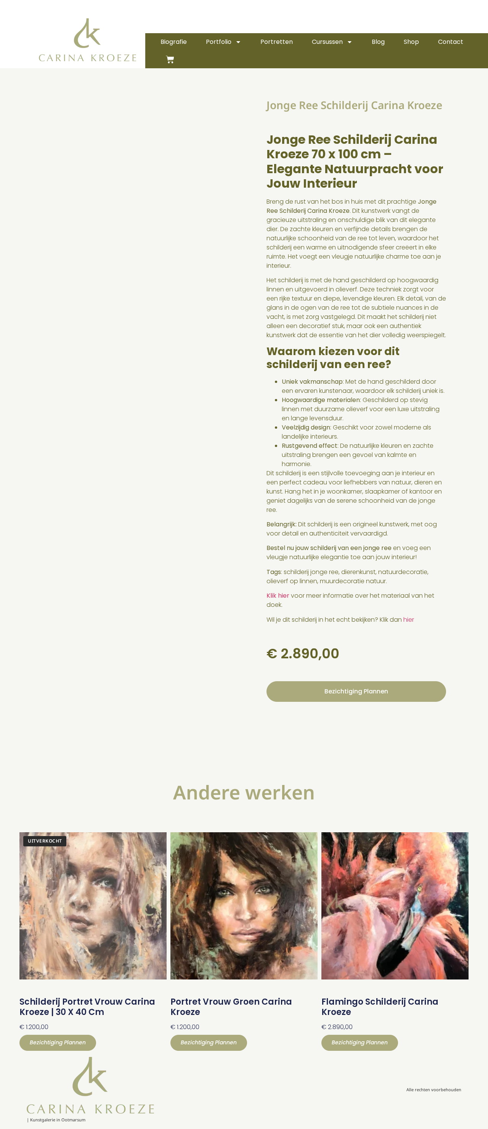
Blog (378, 41)
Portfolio (218, 41)
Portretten (276, 41)
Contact (450, 41)
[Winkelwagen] (170, 59)
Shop (411, 41)
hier (408, 619)
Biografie (174, 41)
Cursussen (327, 41)
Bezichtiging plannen (356, 691)
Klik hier (277, 595)
